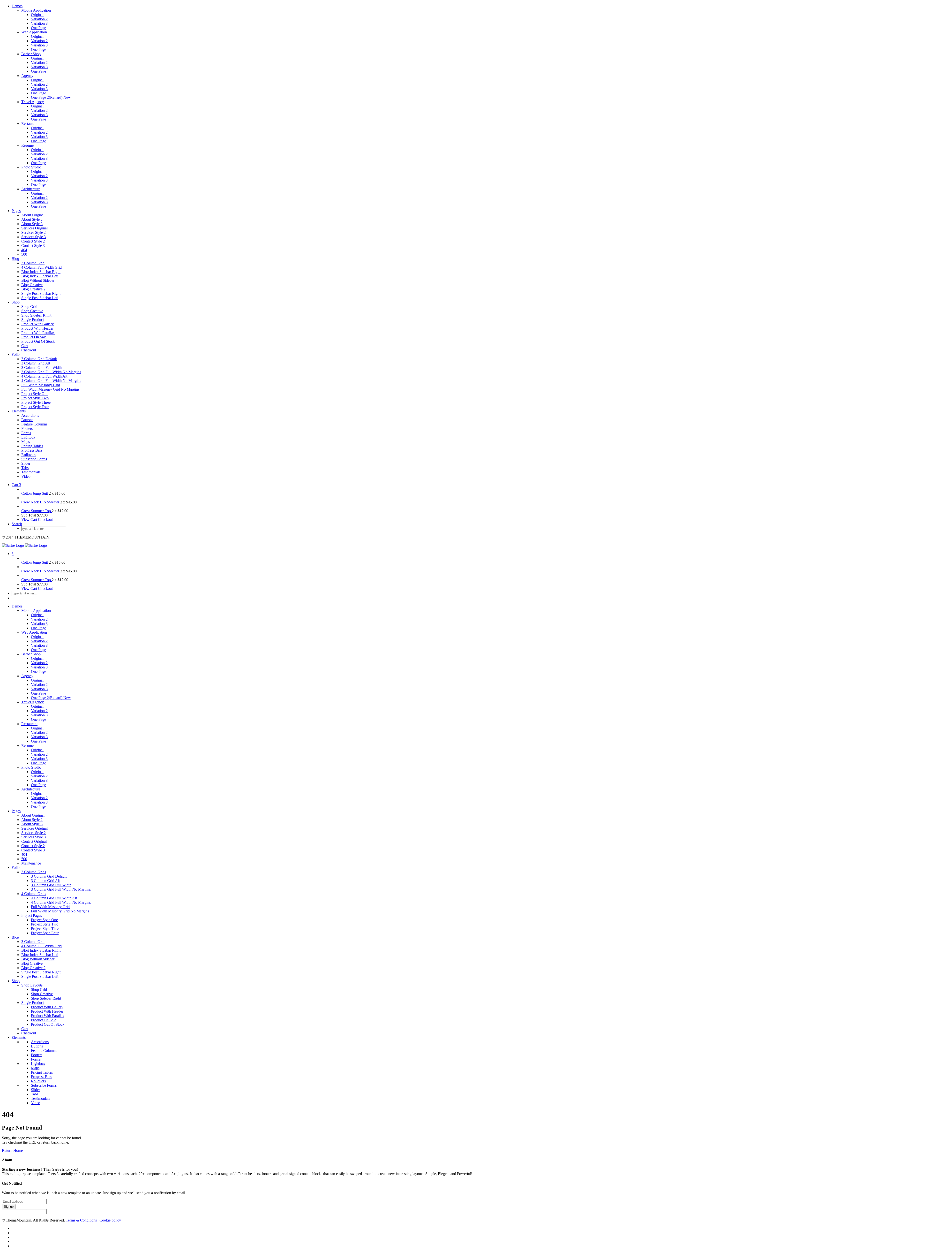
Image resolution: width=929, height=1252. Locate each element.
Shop (16, 302)
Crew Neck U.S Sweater (40, 502)
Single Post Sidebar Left (39, 298)
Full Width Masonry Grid (40, 385)
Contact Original (34, 841)
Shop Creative (32, 311)
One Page (38, 28)
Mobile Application (36, 10)
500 (24, 254)
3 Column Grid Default (39, 359)
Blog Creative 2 (33, 289)
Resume (27, 145)
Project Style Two (35, 398)
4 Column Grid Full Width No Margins (51, 381)
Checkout (28, 350)
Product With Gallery (37, 324)
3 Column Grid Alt (35, 363)
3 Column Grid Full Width (41, 367)
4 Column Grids (33, 894)
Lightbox (28, 437)
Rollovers (28, 455)
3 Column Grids (33, 872)
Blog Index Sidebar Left (39, 276)
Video (25, 476)
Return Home (12, 1150)
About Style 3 (32, 224)
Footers (27, 428)
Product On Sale (33, 337)
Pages (16, 211)
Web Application (34, 32)
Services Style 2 (33, 232)
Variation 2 (39, 19)
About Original (33, 215)
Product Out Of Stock (38, 341)
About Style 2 (32, 219)
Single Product (32, 320)
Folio (16, 354)
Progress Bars (31, 450)
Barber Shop (31, 54)
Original (37, 15)
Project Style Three (36, 402)
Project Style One (34, 394)
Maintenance (31, 863)
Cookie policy (110, 1220)
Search (17, 524)
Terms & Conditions (81, 1220)
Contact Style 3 (33, 245)
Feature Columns (34, 424)
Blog (15, 259)
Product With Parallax (38, 333)
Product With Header (37, 328)
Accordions (30, 415)
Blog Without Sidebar (37, 280)
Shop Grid (29, 306)
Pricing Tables (32, 446)
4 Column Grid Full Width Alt (44, 376)
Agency (27, 76)
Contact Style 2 (33, 241)
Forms (26, 433)
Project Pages (31, 915)
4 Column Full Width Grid (41, 267)
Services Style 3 (33, 237)
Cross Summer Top (36, 511)
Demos (17, 6)
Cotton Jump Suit (35, 493)
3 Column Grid (33, 263)
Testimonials (30, 472)
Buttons (27, 420)
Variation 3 (39, 23)
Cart (24, 346)
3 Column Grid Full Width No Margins (51, 372)
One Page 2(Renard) (51, 97)
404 (24, 250)
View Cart (29, 519)
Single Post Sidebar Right (40, 293)
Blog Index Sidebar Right (40, 272)
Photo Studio (31, 167)
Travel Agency (32, 102)
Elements (19, 411)
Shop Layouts (32, 985)
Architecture (30, 189)
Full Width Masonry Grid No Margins (50, 389)
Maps (25, 442)
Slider (25, 463)
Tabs (25, 468)
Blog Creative (32, 285)
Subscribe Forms (34, 459)
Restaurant (29, 123)
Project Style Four (35, 407)
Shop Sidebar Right (36, 315)
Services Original (34, 228)
